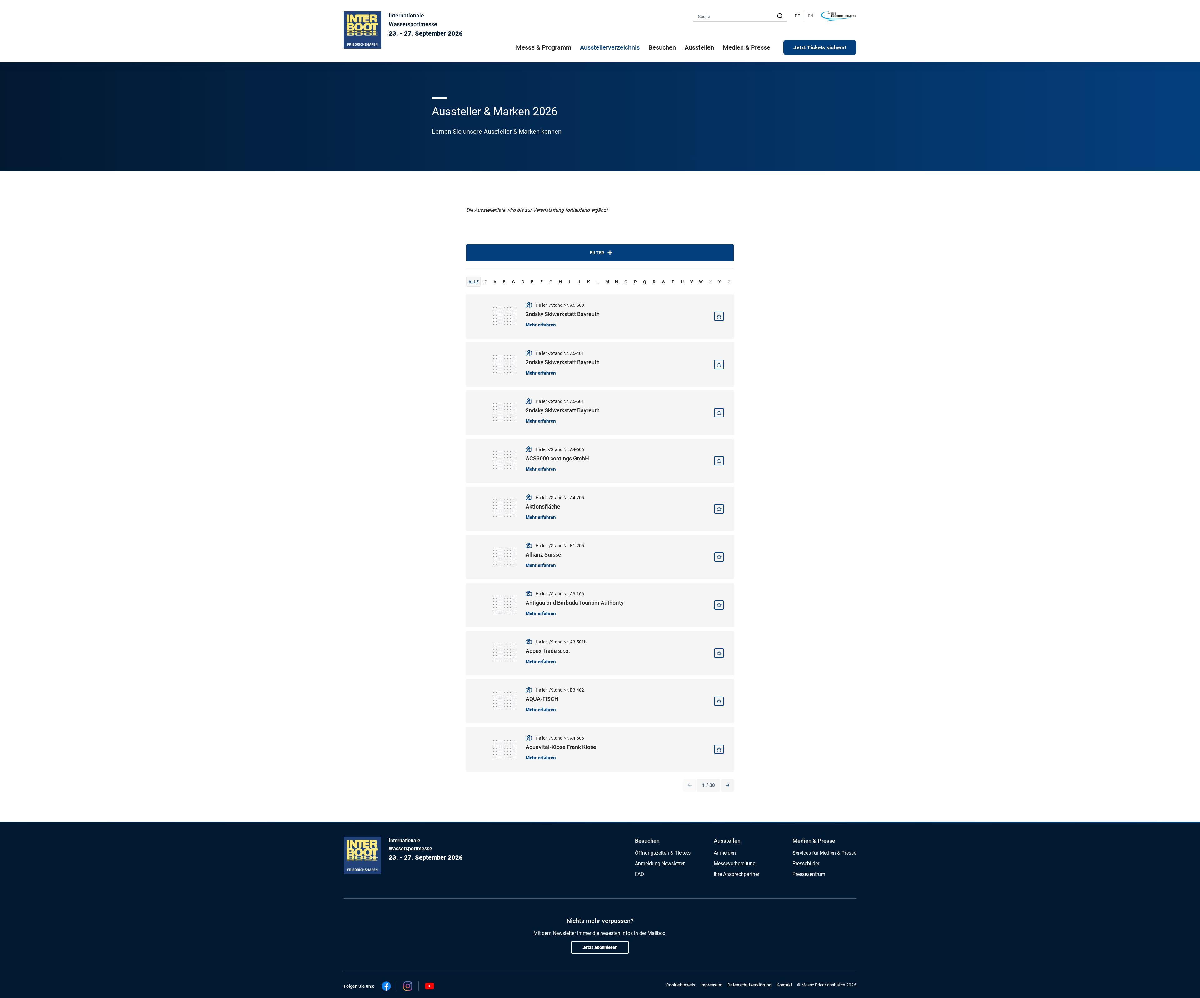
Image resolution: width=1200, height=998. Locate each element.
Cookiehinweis (680, 984)
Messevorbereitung (735, 863)
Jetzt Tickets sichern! (819, 47)
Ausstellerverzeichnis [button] (610, 47)
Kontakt (784, 984)
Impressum (711, 984)
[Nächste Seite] (727, 785)
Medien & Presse (746, 47)
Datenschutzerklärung (750, 984)
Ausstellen (727, 840)
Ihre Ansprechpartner (736, 874)
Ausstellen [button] (699, 47)
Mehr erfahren (541, 325)
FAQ (639, 874)
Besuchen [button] (662, 47)
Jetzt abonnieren (600, 947)
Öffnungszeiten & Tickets (663, 853)
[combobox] (740, 16)
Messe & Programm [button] (543, 47)
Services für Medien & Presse (824, 853)
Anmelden (725, 853)
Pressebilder (805, 863)
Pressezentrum (808, 874)
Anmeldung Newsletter (660, 863)
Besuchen (647, 840)
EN (810, 15)
